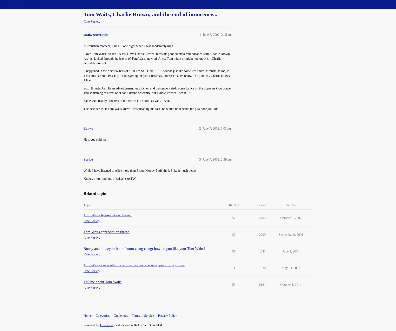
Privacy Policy (167, 315)
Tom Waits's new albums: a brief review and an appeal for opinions (134, 265)
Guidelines (121, 315)
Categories (103, 315)
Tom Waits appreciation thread (107, 232)
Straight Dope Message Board (21, 4)
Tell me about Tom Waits (102, 282)
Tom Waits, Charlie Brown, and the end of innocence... (150, 14)
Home (88, 315)
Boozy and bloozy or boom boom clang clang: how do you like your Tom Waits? (144, 248)
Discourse (106, 325)
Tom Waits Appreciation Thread (108, 215)
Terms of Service (143, 315)
